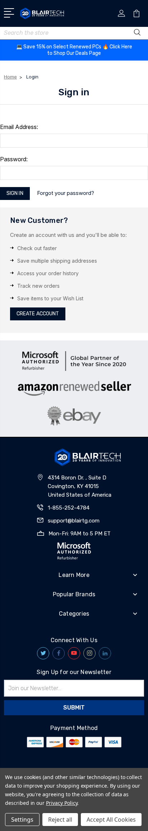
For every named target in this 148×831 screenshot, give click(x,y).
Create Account (38, 314)
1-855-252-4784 (68, 508)
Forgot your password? (65, 193)
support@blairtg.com (74, 520)
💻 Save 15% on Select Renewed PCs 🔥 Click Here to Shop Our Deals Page (74, 50)
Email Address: (19, 126)
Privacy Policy (61, 802)
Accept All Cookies (111, 819)
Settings (22, 819)
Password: (14, 159)
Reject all (60, 819)
